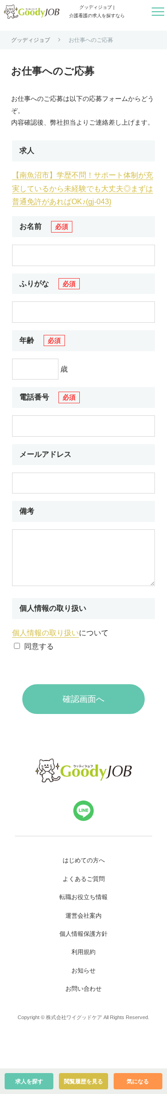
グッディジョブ (30, 40)
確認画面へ (83, 699)
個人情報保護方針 (83, 933)
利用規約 (83, 951)
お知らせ (83, 970)
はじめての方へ (84, 860)
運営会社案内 (83, 915)
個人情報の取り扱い (45, 633)
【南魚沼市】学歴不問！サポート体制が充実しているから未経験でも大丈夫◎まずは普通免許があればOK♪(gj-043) (82, 188)
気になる (138, 1081)
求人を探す (29, 1081)
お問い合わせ (83, 988)
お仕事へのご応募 (91, 40)
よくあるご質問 (84, 878)
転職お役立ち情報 (83, 897)
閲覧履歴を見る (83, 1081)
